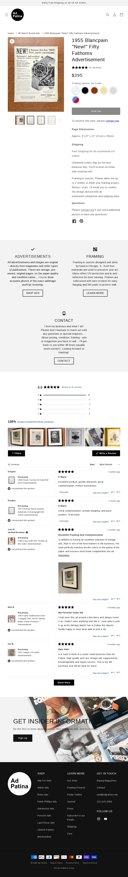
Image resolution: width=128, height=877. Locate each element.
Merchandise (44, 836)
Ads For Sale (44, 780)
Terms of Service (89, 863)
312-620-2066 (104, 801)
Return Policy (56, 863)
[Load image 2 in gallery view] (30, 120)
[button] (6, 14)
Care (69, 833)
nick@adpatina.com (107, 794)
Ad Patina (42, 863)
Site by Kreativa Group (64, 868)
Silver (113, 90)
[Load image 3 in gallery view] (41, 120)
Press (70, 808)
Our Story (72, 780)
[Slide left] (11, 120)
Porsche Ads (44, 815)
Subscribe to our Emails (76, 817)
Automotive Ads (45, 808)
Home (11, 33)
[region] (64, 437)
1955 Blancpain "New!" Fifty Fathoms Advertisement (71, 33)
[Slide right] (60, 120)
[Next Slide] (117, 437)
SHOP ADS (33, 293)
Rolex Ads (42, 794)
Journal (71, 801)
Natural (104, 90)
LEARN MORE (95, 293)
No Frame (76, 90)
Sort (92, 464)
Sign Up (22, 738)
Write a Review (109, 454)
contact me (112, 121)
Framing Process (76, 787)
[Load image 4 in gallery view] (51, 120)
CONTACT (64, 361)
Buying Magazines (107, 780)
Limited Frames (45, 830)
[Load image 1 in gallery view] (20, 120)
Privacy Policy (72, 863)
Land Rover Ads (45, 823)
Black (85, 90)
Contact (101, 787)
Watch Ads (43, 787)
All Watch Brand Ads (29, 33)
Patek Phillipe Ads (47, 801)
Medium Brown (94, 90)
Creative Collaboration (76, 100)
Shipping (71, 826)
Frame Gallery (74, 794)
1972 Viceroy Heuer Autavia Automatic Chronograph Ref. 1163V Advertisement (31, 512)
